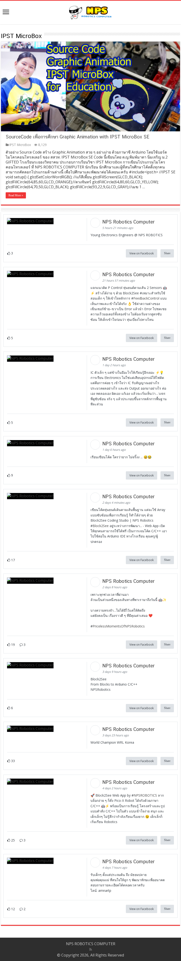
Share (167, 253)
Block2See (101, 525)
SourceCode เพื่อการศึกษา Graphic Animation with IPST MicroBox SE (77, 137)
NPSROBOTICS (145, 795)
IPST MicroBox (20, 144)
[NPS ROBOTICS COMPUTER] (90, 11)
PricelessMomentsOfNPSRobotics (119, 626)
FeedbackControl (146, 298)
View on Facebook (141, 253)
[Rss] (90, 949)
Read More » (15, 195)
